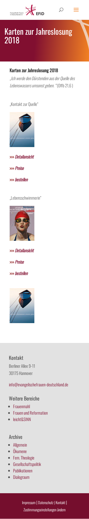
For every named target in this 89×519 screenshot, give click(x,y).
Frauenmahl (21, 406)
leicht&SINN (22, 419)
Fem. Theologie (23, 458)
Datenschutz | (46, 502)
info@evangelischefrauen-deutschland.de (38, 384)
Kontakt (61, 502)
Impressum (29, 502)
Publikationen (22, 470)
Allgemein (20, 445)
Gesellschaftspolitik (27, 464)
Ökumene (20, 451)
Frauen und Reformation (30, 413)
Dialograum (21, 477)
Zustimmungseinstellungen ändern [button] (44, 509)
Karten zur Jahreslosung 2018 (34, 70)
